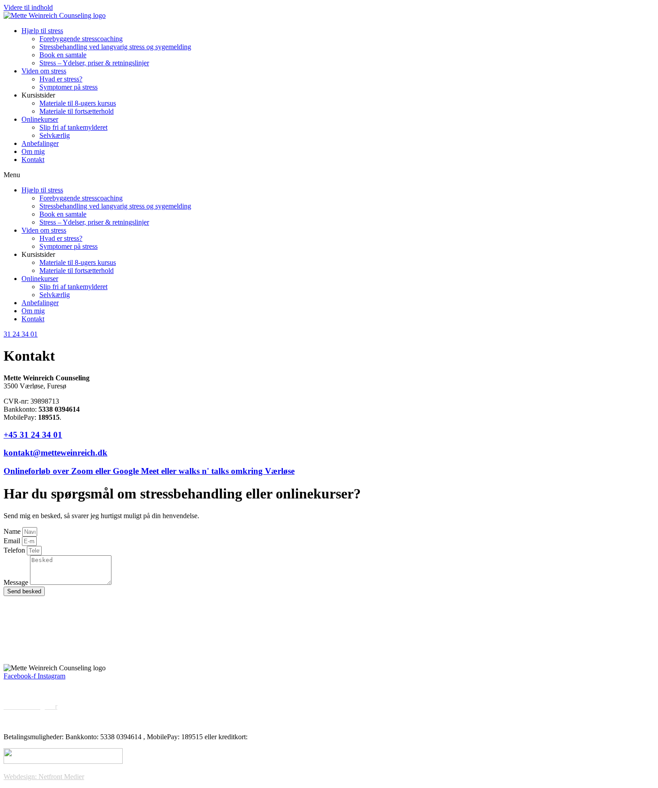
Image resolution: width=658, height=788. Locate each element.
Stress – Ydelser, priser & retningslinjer (94, 63)
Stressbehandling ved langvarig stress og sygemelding (115, 47)
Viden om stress (43, 71)
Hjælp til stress (42, 30)
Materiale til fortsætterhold (76, 111)
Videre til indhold (28, 7)
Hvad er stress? (60, 79)
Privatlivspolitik (26, 721)
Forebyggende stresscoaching (81, 39)
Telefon (15, 550)
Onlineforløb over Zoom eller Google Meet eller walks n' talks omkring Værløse (149, 471)
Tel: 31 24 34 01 (27, 637)
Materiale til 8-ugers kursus (77, 103)
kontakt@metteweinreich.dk (55, 452)
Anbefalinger (40, 143)
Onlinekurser (39, 119)
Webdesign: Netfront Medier (44, 776)
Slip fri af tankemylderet (73, 127)
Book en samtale (62, 55)
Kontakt (32, 159)
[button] (329, 175)
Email (13, 541)
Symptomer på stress (68, 87)
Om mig (33, 151)
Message (17, 582)
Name (13, 531)
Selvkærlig (54, 135)
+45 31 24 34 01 (33, 434)
